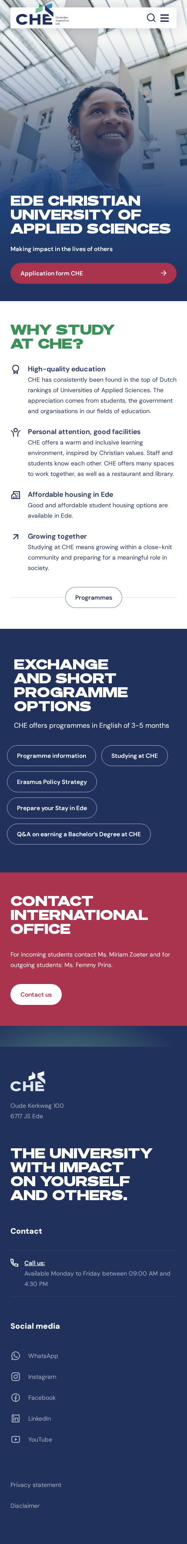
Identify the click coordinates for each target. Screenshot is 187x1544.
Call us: (34, 1263)
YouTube (40, 1439)
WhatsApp (43, 1356)
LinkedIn (39, 1418)
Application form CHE (51, 273)
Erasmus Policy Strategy (52, 782)
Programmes (93, 597)
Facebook (42, 1397)
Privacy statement (35, 1485)
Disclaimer (25, 1506)
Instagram (42, 1377)
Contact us (36, 994)
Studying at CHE (134, 756)
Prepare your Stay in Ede (52, 808)
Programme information (51, 756)
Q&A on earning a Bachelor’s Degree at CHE (79, 834)
